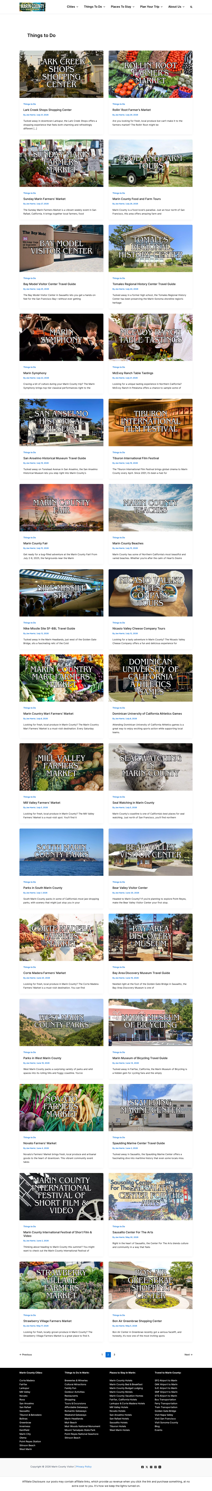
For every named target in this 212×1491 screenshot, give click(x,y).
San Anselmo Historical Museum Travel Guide (54, 458)
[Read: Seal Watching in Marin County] (151, 766)
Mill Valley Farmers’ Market (41, 802)
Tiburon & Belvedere (30, 1414)
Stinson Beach (27, 1445)
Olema (22, 1437)
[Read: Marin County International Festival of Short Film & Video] (61, 1196)
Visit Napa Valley (164, 1414)
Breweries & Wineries (76, 1380)
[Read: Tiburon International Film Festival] (151, 422)
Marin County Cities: (31, 1372)
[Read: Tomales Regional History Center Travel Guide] (151, 248)
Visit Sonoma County (166, 1422)
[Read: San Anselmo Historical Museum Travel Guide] (61, 422)
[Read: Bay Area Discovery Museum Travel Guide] (151, 937)
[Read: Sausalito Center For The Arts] (151, 1196)
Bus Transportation (165, 1399)
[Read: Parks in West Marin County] (61, 1022)
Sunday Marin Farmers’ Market (44, 199)
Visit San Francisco (165, 1418)
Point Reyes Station (30, 1441)
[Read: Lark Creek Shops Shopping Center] (61, 73)
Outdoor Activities (75, 1391)
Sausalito (24, 1410)
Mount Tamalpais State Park (80, 1430)
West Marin (25, 1449)
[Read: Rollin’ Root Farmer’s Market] (151, 73)
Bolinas (23, 1418)
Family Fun (70, 1388)
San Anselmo (26, 1403)
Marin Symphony (34, 373)
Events (158, 1430)
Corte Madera (27, 1380)
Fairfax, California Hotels (123, 1399)
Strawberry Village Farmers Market (47, 1321)
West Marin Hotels (120, 1430)
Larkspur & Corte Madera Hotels (127, 1403)
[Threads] (159, 1467)
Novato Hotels (117, 1410)
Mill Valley (24, 1391)
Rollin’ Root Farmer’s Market (131, 110)
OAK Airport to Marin (166, 1384)
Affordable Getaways (76, 1407)
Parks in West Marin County (42, 1058)
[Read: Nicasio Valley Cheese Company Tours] (151, 592)
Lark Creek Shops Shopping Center (47, 110)
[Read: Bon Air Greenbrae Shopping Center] (151, 1285)
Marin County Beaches (127, 543)
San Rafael (25, 1407)
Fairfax (23, 1384)
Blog (157, 1426)
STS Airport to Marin (166, 1395)
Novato (23, 1395)
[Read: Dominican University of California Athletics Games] (151, 677)
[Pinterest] (155, 1467)
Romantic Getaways (76, 1410)
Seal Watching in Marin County (133, 802)
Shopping (70, 1399)
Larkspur (24, 1388)
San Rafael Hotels (119, 1418)
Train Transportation (166, 1407)
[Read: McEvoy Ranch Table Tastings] (151, 337)
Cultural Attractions (75, 1384)
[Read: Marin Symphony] (61, 337)
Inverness (24, 1426)
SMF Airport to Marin (166, 1391)
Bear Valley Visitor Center (130, 888)
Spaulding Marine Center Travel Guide (138, 1143)
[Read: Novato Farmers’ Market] (61, 1107)
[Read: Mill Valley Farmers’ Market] (61, 766)
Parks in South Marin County (42, 888)
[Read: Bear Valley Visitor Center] (151, 851)
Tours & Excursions (75, 1403)
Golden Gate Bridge (165, 1410)
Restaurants (71, 1395)
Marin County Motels (121, 1391)
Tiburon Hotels (118, 1426)
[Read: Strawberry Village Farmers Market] (61, 1285)
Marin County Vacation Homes (126, 1395)
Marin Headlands (74, 1418)
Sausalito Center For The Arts (132, 1232)
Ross (22, 1399)
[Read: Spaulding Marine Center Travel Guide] (151, 1107)
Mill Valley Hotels (119, 1407)
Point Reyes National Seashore (81, 1433)
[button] (76, 6)
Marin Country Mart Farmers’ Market (48, 713)
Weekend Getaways (75, 1414)
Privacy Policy (84, 1466)
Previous (25, 1354)
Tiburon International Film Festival (135, 458)
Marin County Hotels (121, 1380)
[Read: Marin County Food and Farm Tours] (151, 162)
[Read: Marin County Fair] (61, 507)
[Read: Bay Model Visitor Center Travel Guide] (61, 248)
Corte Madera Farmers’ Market (44, 973)
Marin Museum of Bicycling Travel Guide (140, 1058)
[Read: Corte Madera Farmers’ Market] (61, 937)
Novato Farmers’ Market (39, 1143)
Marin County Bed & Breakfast (126, 1384)
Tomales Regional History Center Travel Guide (144, 284)
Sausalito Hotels (119, 1422)
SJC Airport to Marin (166, 1388)
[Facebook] (142, 1467)
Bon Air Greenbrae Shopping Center (137, 1321)
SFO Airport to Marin (166, 1380)
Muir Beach (71, 1422)
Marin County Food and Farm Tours (136, 199)
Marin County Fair (35, 543)
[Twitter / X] (147, 1467)
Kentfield (24, 1430)
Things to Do (29, 104)
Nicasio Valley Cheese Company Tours (138, 628)
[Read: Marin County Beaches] (151, 507)
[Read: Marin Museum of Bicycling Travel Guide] (151, 1022)
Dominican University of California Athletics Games (147, 713)
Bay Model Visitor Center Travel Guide (49, 284)
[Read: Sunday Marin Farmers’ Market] (61, 162)
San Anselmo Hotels (121, 1414)
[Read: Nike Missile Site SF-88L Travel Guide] (61, 592)
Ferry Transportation (166, 1403)
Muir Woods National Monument (82, 1426)
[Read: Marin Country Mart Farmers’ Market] (61, 677)
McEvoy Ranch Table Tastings (132, 373)
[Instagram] (151, 1467)
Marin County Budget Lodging (126, 1388)
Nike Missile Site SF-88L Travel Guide (49, 628)
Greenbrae (25, 1422)
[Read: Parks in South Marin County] (61, 851)
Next (189, 1354)
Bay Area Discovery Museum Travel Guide (141, 973)
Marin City (25, 1433)
